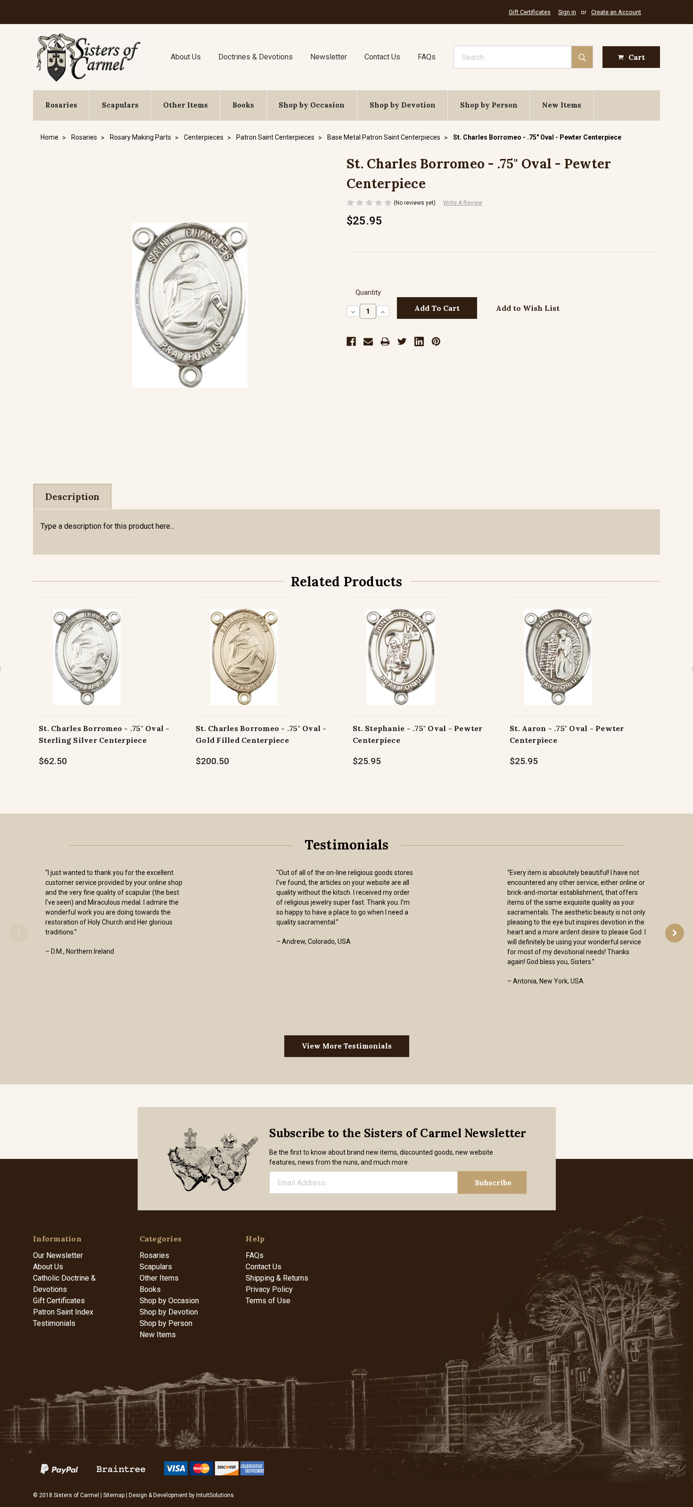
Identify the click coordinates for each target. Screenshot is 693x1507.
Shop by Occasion (312, 104)
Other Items (185, 104)
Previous (18, 932)
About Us (186, 56)
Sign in (567, 12)
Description (72, 496)
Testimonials (54, 1323)
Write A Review (462, 203)
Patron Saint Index (63, 1311)
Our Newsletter (58, 1255)
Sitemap (113, 1495)
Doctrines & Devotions (255, 56)
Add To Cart (87, 667)
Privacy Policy (269, 1289)
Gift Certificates (530, 12)
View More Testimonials (347, 1045)
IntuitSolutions (215, 1495)
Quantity (368, 293)
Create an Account (616, 12)
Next (674, 932)
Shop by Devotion (403, 104)
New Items (561, 104)
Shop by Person (489, 104)
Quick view (87, 647)
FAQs (427, 56)
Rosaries (61, 104)
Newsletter (328, 56)
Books (243, 104)
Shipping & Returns (277, 1278)
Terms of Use (268, 1300)
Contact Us (382, 56)
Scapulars (120, 104)
